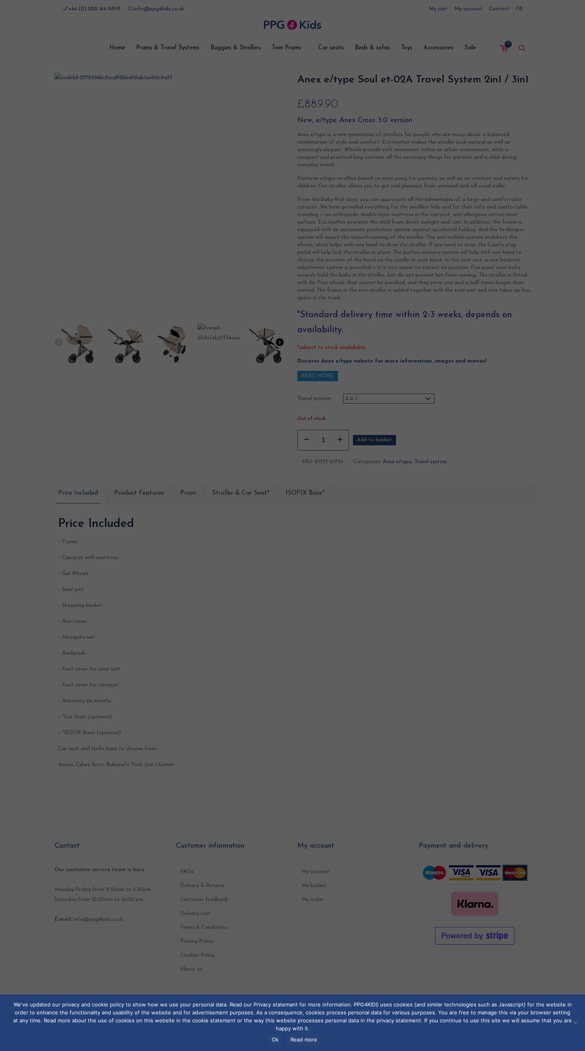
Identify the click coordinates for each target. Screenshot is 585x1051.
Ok (275, 1039)
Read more (304, 1039)
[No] (575, 1022)
